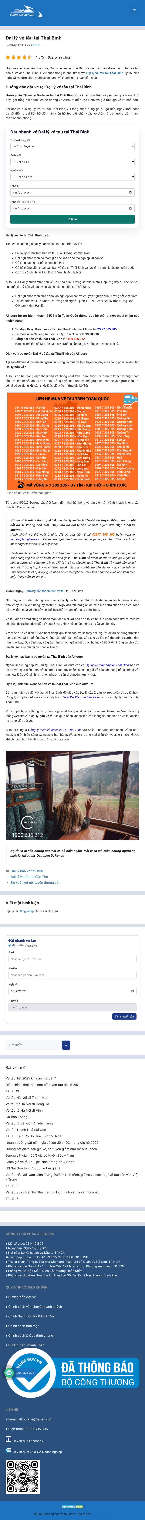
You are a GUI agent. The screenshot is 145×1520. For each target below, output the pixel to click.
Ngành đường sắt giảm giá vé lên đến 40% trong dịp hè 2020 (52, 1142)
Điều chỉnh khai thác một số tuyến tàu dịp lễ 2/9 (42, 1085)
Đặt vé (73, 219)
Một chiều (18, 945)
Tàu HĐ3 (12, 1091)
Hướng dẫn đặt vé (22, 1297)
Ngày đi (14, 185)
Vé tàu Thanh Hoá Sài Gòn (26, 1130)
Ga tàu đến (16, 170)
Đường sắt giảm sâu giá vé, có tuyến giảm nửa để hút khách (51, 1149)
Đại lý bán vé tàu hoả (27, 871)
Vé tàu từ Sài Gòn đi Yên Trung (29, 1123)
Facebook (36, 1441)
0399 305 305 (25, 1372)
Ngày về (23, 201)
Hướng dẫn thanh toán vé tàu (45, 591)
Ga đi (11, 952)
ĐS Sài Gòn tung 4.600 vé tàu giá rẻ (33, 1168)
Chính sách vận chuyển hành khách (35, 1307)
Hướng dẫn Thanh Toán (26, 1345)
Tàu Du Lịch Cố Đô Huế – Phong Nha (33, 1136)
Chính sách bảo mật (23, 1326)
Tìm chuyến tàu (124, 1016)
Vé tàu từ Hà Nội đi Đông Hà (27, 1104)
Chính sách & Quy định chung (30, 1335)
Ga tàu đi (15, 155)
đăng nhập (26, 911)
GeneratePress (101, 1514)
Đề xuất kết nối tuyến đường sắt (35, 882)
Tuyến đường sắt (20, 140)
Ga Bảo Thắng (16, 1117)
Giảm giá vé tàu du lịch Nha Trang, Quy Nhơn (40, 1162)
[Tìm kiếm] (66, 1045)
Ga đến (12, 968)
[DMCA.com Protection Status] (72, 1508)
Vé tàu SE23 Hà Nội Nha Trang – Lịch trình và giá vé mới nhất (52, 1192)
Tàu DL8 (12, 1186)
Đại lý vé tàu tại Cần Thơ (29, 877)
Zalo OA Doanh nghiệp (46, 1452)
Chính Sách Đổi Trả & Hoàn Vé (31, 1316)
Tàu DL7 (12, 1199)
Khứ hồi (32, 945)
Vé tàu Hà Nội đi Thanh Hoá (27, 1098)
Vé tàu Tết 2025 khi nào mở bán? (31, 1078)
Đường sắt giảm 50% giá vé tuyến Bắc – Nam (40, 1155)
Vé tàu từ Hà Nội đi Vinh (24, 1110)
